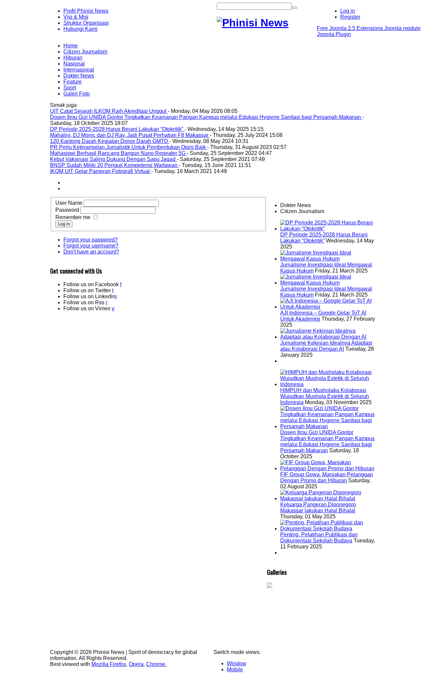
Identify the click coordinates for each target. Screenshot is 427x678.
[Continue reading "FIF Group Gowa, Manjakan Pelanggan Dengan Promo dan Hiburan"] (328, 468)
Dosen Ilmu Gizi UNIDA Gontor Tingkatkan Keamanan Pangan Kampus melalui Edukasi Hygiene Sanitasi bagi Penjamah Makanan (327, 441)
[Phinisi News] (253, 23)
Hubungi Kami (80, 29)
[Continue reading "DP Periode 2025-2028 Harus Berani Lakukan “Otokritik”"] (328, 228)
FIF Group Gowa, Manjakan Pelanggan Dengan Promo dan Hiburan (326, 477)
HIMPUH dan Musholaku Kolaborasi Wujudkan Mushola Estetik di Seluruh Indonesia (324, 396)
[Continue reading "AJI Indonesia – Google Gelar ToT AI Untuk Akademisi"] (328, 307)
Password (67, 210)
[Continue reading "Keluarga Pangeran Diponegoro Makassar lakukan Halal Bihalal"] (328, 498)
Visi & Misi (75, 17)
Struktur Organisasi (86, 23)
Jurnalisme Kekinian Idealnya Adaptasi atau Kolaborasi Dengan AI (326, 346)
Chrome (155, 664)
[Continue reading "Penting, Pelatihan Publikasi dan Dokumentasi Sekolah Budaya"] (328, 528)
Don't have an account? (91, 252)
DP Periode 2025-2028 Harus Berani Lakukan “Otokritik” (324, 237)
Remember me (72, 217)
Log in (64, 223)
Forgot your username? (90, 245)
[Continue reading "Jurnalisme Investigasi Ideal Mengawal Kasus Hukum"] (328, 259)
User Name (68, 203)
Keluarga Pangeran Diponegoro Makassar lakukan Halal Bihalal (318, 507)
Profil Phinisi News (85, 11)
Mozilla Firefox (108, 664)
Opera (136, 664)
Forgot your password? (90, 239)
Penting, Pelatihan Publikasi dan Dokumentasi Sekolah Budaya (319, 537)
